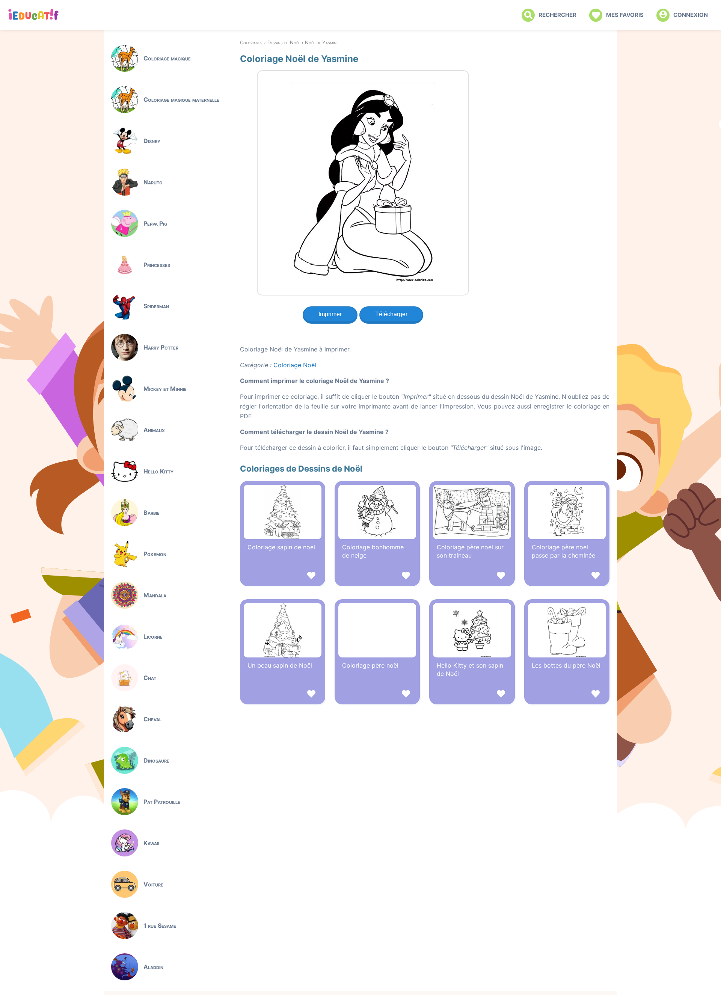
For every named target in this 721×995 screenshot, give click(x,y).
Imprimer (330, 314)
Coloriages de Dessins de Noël (301, 468)
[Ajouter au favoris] (282, 576)
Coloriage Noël (294, 365)
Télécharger (391, 314)
